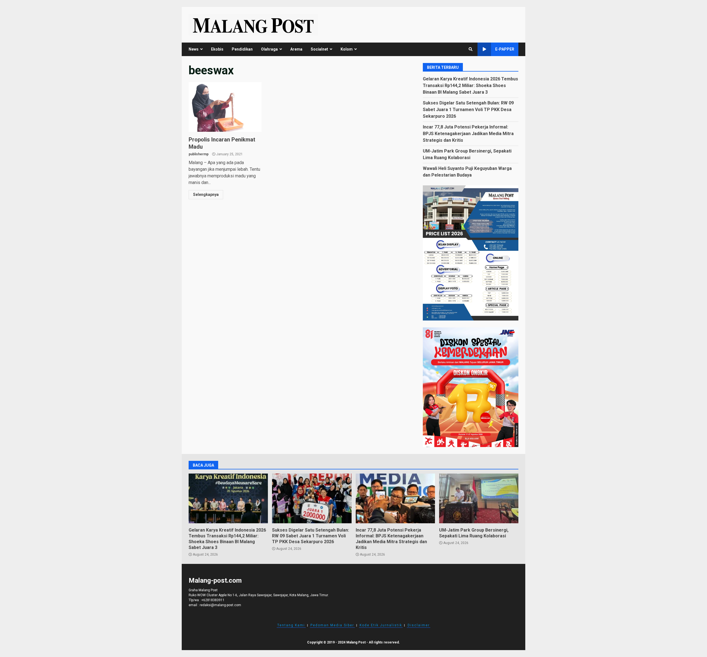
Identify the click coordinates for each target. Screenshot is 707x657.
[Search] (471, 49)
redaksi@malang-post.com (220, 605)
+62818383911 (213, 600)
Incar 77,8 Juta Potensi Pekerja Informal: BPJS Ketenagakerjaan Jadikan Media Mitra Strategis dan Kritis (468, 133)
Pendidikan (242, 49)
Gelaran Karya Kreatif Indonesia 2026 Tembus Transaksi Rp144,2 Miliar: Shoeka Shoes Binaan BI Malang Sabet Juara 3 (470, 85)
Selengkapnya (206, 194)
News (194, 49)
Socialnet (319, 49)
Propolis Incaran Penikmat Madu (225, 107)
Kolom (347, 49)
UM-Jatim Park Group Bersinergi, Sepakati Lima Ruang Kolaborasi (478, 498)
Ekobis (217, 49)
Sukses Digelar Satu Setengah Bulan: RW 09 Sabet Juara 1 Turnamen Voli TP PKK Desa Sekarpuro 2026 (468, 109)
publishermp (199, 154)
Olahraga (269, 49)
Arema (296, 49)
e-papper (504, 49)
